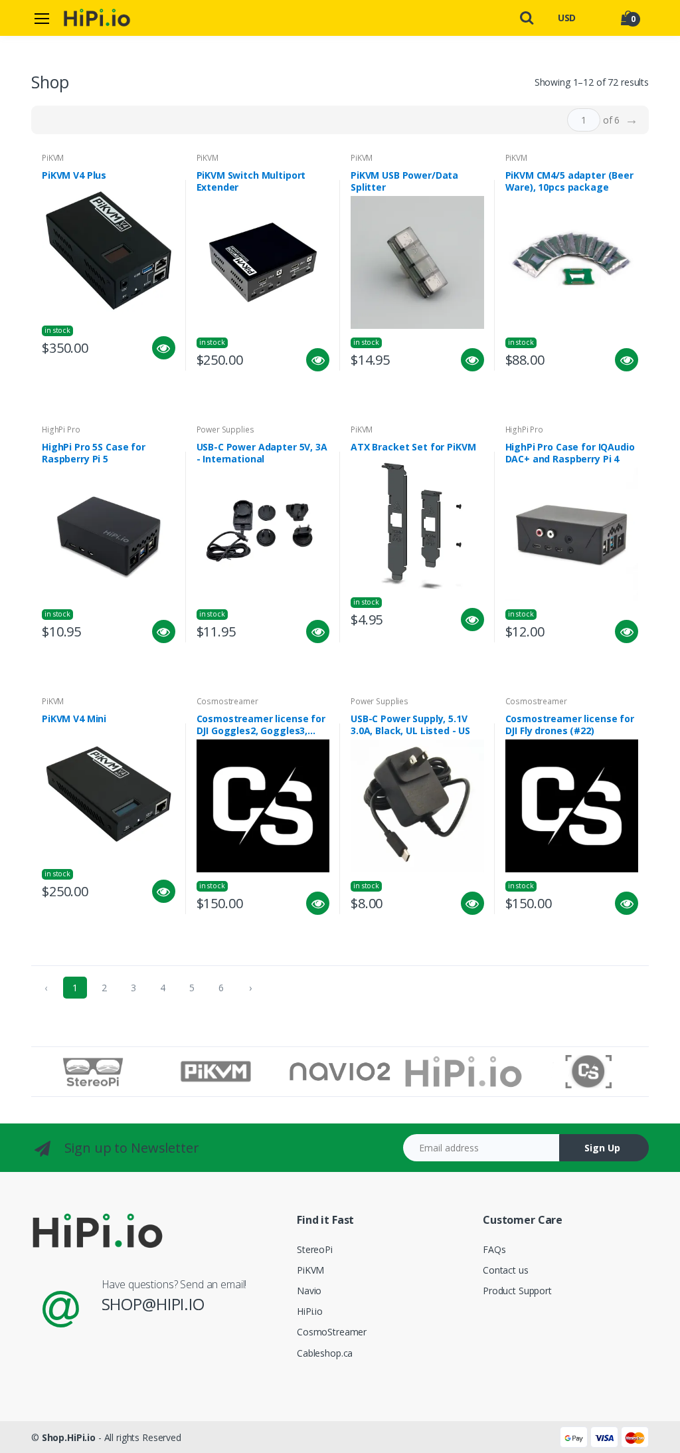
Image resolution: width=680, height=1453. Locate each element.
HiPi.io (310, 1311)
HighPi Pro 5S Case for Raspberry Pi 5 (93, 453)
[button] (527, 17)
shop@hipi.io (153, 1304)
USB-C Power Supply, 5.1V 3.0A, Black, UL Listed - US (410, 725)
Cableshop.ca (325, 1353)
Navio (309, 1290)
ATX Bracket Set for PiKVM (413, 447)
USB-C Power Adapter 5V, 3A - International (262, 453)
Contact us (506, 1270)
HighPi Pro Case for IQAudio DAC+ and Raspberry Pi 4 (570, 453)
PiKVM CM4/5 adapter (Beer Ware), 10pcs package (569, 181)
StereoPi (315, 1249)
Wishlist (115, 381)
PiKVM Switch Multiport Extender (251, 181)
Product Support (517, 1290)
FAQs (494, 1249)
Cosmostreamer (227, 701)
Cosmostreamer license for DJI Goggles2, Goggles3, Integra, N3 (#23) (261, 725)
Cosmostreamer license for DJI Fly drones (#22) (569, 725)
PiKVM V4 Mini (74, 719)
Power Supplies (225, 429)
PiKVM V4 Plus (74, 175)
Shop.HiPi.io (69, 1437)
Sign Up (602, 1147)
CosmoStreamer (332, 1331)
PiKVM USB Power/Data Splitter (404, 181)
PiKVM (53, 157)
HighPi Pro (61, 429)
